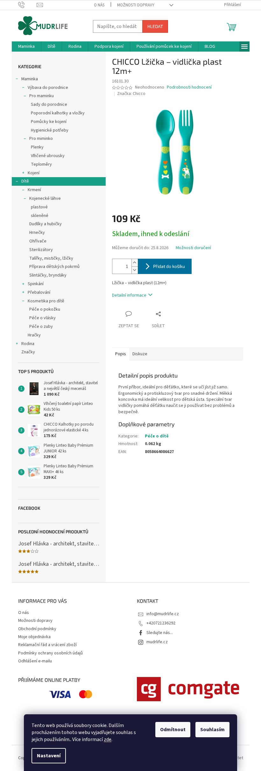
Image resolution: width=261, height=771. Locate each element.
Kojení (33, 173)
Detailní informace (129, 295)
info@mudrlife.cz (162, 614)
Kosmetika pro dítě (46, 301)
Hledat (155, 26)
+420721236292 (160, 623)
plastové (39, 207)
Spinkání (36, 284)
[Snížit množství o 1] (134, 270)
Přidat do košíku (169, 266)
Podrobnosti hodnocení (189, 87)
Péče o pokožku (44, 309)
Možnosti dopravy (135, 5)
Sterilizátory (41, 250)
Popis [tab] (120, 354)
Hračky (34, 335)
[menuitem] (26, 46)
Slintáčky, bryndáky (48, 275)
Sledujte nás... (159, 633)
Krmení (34, 190)
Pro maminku (41, 96)
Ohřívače (37, 241)
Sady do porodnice (49, 104)
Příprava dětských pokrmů (54, 266)
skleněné (39, 216)
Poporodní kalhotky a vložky (58, 113)
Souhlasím (212, 729)
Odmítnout (173, 729)
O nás (99, 5)
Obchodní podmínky (37, 629)
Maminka (29, 79)
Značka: (131, 93)
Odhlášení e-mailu (35, 661)
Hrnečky (37, 232)
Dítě (25, 181)
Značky (28, 352)
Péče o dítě (157, 436)
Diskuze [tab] (139, 354)
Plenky (37, 147)
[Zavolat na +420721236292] (27, 5)
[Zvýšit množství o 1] (134, 262)
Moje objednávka (34, 637)
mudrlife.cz (157, 642)
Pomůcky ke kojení (49, 122)
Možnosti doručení (193, 248)
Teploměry (41, 164)
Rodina (27, 344)
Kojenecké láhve (45, 198)
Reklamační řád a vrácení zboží (47, 645)
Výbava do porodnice (48, 87)
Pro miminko (41, 138)
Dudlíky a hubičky (45, 224)
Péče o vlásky (42, 318)
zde (107, 739)
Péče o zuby (41, 326)
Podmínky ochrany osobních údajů (50, 653)
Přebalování (39, 292)
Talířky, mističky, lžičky (51, 258)
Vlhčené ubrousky (48, 156)
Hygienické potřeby (49, 130)
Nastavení (48, 755)
